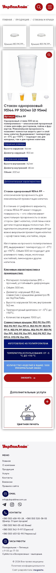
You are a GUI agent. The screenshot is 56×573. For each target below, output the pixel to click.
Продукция (8, 469)
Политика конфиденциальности (28, 566)
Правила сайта (10, 486)
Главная (6, 461)
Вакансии (7, 482)
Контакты (7, 478)
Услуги (5, 474)
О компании (8, 465)
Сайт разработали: (28, 570)
